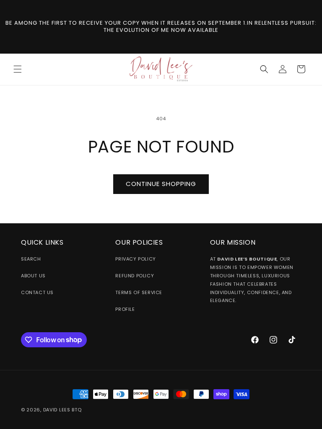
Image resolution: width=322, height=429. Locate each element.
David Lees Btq (62, 409)
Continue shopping (161, 183)
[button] (17, 69)
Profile (125, 309)
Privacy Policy (135, 259)
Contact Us (37, 292)
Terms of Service (138, 292)
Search (31, 259)
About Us (33, 275)
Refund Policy (134, 275)
